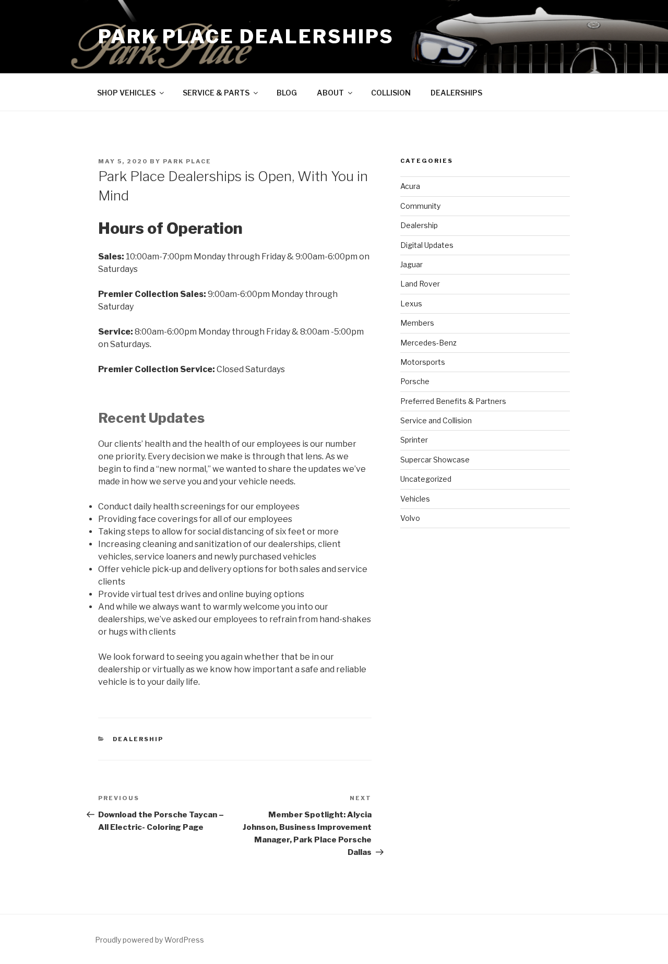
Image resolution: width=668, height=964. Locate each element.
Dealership (138, 739)
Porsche (415, 381)
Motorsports (422, 362)
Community (420, 205)
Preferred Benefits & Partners (453, 401)
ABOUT (330, 92)
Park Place (187, 161)
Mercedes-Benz (428, 342)
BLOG (287, 92)
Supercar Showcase (435, 459)
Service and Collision (436, 420)
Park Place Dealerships (246, 36)
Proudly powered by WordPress (149, 939)
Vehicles (415, 498)
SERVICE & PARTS (216, 92)
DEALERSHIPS (456, 92)
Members (417, 322)
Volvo (410, 518)
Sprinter (414, 439)
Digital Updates (427, 245)
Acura (410, 186)
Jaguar (411, 264)
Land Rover (420, 283)
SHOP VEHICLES (126, 92)
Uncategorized (425, 478)
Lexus (411, 303)
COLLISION (391, 92)
